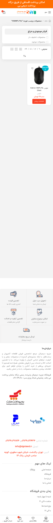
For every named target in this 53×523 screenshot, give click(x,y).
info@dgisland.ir (23, 446)
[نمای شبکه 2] (20, 49)
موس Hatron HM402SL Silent (39, 89)
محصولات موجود (38, 42)
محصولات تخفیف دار (36, 37)
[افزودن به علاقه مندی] (32, 68)
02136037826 (12, 440)
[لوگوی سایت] (26, 12)
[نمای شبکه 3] (16, 49)
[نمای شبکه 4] (11, 49)
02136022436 (28, 440)
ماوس (39, 93)
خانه (46, 21)
